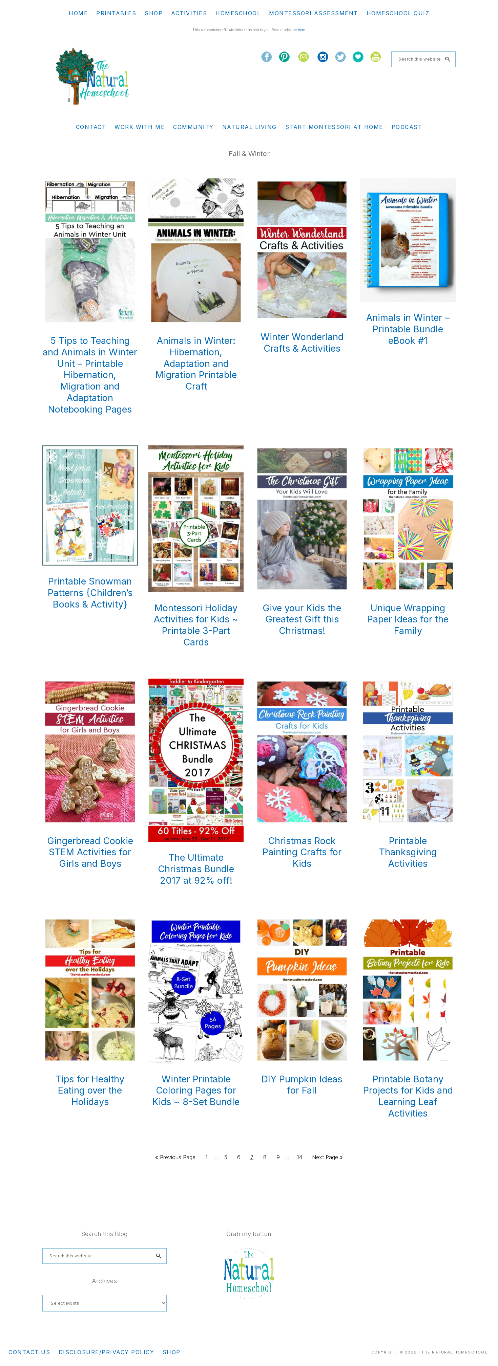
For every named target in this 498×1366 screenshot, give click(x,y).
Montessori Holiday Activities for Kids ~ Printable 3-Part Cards (196, 625)
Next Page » (327, 1159)
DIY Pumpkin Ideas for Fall (302, 1085)
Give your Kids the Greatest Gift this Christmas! (302, 619)
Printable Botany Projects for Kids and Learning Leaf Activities (408, 1096)
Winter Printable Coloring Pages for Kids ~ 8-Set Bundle (196, 1091)
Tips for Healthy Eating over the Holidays (90, 1091)
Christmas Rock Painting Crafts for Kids (302, 852)
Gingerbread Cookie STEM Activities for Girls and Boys (90, 852)
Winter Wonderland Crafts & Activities (302, 342)
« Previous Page (175, 1159)
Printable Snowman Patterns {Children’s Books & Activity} (90, 593)
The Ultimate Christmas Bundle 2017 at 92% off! (196, 869)
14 (301, 1157)
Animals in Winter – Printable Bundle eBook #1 (408, 329)
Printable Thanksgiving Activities (408, 852)
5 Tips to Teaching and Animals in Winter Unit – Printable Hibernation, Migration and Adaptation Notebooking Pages (90, 375)
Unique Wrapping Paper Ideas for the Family (408, 619)
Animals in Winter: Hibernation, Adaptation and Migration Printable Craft (196, 363)
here (301, 30)
